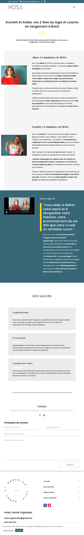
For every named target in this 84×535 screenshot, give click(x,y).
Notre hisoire (49, 492)
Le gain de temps (20, 312)
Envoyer (69, 464)
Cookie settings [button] (8, 530)
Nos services (49, 487)
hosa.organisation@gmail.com (18, 518)
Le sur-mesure (19, 338)
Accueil (47, 481)
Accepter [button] (19, 530)
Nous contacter (50, 498)
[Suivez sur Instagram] (44, 415)
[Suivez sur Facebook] (40, 415)
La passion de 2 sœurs (22, 363)
